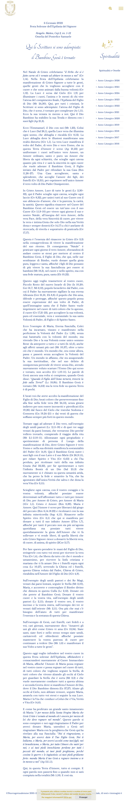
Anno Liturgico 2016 (108, 143)
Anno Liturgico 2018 (108, 131)
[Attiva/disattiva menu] (121, 8)
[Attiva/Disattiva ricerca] (110, 8)
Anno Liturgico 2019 (108, 125)
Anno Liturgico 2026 (109, 80)
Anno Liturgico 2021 (108, 112)
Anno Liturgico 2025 (108, 87)
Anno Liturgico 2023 (109, 99)
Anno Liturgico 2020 (109, 118)
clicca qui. (68, 797)
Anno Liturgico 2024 (109, 93)
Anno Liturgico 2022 (109, 106)
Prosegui (83, 797)
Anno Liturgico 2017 (108, 137)
